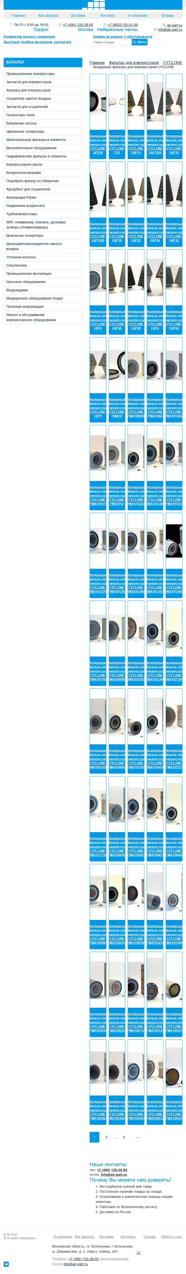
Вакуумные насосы (21, 123)
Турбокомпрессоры (21, 214)
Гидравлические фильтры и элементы (36, 156)
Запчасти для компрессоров (28, 82)
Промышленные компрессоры (30, 74)
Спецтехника (16, 265)
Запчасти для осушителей (27, 107)
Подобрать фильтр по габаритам (32, 181)
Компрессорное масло (24, 164)
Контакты (108, 15)
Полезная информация (25, 306)
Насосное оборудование (26, 282)
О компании (137, 15)
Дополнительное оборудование (31, 148)
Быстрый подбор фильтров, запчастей (37, 42)
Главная (18, 15)
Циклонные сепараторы (25, 131)
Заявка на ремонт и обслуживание (122, 37)
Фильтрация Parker (21, 197)
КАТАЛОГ (15, 62)
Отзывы (168, 15)
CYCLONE (172, 63)
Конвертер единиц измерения (29, 37)
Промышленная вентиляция (28, 274)
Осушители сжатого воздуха (28, 98)
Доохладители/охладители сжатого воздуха (34, 246)
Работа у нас (171, 1237)
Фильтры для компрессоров (28, 90)
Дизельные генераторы (24, 235)
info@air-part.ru (114, 1174)
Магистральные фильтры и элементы (36, 140)
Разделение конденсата (25, 206)
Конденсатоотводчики (23, 173)
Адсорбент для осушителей (28, 189)
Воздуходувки (17, 290)
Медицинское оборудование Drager (34, 298)
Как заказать (48, 15)
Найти (141, 42)
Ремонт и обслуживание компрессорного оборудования (31, 317)
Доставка (78, 15)
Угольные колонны (21, 257)
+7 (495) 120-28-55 (112, 1170)
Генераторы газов (20, 115)
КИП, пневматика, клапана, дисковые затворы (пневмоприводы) (36, 224)
